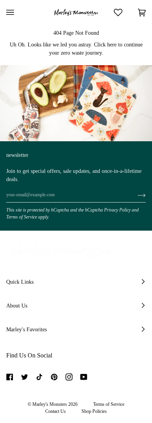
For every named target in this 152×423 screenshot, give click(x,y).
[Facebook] (9, 376)
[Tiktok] (39, 376)
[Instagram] (68, 376)
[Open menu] (18, 12)
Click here (105, 45)
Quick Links (20, 282)
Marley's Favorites (26, 329)
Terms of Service (21, 217)
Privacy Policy (117, 210)
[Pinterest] (54, 376)
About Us (16, 306)
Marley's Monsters (49, 404)
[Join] (135, 195)
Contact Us (55, 411)
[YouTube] (83, 376)
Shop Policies (94, 411)
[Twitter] (24, 376)
